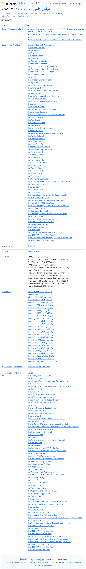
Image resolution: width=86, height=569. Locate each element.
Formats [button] (41, 3)
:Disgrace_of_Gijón (37, 477)
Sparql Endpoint (77, 3)
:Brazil (31, 53)
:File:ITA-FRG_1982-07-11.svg (41, 240)
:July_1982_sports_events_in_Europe (44, 219)
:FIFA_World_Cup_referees (40, 461)
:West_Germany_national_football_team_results (49, 523)
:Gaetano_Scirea (36, 173)
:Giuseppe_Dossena (37, 112)
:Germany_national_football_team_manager (47, 501)
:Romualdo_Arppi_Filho (39, 493)
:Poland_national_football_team (42, 408)
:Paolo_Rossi (34, 176)
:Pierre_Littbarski (36, 122)
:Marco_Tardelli (35, 189)
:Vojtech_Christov (36, 47)
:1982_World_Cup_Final (39, 367)
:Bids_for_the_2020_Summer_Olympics (45, 504)
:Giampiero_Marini (37, 227)
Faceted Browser (58, 3)
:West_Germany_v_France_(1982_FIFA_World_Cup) (50, 181)
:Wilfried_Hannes (36, 106)
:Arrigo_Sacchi (35, 480)
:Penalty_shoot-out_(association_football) (46, 114)
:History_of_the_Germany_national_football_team (50, 386)
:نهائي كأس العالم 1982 (40, 291)
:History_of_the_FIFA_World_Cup (42, 515)
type (5, 251)
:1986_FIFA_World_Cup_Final (41, 235)
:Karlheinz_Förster (37, 74)
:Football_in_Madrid (37, 208)
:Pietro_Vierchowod (37, 488)
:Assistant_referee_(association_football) (46, 133)
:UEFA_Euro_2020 (36, 437)
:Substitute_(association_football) (43, 101)
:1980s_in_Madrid (36, 216)
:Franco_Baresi (35, 434)
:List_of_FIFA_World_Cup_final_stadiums (46, 475)
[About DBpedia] (8, 3)
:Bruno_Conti (34, 88)
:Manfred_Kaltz (35, 141)
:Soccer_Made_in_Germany (40, 429)
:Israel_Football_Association (41, 45)
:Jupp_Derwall (35, 82)
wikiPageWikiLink (11, 45)
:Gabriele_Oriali (35, 165)
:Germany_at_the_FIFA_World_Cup (43, 448)
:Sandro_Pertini (35, 56)
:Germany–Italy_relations (40, 211)
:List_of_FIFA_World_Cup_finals (42, 456)
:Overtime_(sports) (37, 184)
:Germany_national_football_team (43, 69)
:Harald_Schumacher (38, 224)
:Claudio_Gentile (36, 168)
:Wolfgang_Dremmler (38, 179)
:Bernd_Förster (35, 155)
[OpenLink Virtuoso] (23, 559)
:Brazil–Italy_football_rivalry (40, 432)
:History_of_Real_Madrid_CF (41, 376)
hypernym (8, 246)
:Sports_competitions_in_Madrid (43, 90)
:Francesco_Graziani (37, 163)
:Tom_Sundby (35, 442)
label (5, 257)
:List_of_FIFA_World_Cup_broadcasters (45, 536)
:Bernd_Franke (35, 104)
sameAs (6, 291)
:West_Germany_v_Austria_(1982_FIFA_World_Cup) (50, 237)
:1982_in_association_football (41, 397)
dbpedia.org (22, 16)
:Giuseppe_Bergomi (37, 98)
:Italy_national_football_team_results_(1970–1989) (50, 541)
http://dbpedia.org (55, 13)
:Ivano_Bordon (35, 130)
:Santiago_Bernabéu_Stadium (41, 80)
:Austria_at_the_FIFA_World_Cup (42, 491)
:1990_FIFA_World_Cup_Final (41, 531)
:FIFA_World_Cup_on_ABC (40, 533)
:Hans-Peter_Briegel (37, 144)
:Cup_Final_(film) (36, 469)
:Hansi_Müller (35, 157)
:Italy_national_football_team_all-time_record (48, 539)
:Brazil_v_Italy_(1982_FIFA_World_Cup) (45, 232)
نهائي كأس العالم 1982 (32, 8)
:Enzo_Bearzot (35, 187)
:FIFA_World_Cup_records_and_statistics (46, 458)
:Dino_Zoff (33, 58)
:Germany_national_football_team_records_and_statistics (53, 426)
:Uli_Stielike (34, 192)
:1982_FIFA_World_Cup (38, 117)
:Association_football (38, 64)
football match (22, 13)
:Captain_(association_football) (42, 109)
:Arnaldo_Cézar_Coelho (39, 147)
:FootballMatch (35, 251)
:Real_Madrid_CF (36, 410)
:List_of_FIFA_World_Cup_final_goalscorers (47, 450)
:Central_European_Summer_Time (43, 66)
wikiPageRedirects (13, 367)
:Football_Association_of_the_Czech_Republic (48, 195)
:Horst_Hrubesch (36, 138)
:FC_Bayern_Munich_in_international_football (48, 424)
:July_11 (32, 373)
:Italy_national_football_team (41, 72)
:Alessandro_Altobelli (38, 160)
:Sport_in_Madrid (36, 453)
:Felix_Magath (35, 125)
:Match (32, 246)
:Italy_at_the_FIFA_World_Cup (41, 394)
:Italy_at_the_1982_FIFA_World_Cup (44, 203)
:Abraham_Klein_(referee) (40, 85)
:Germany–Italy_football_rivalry (42, 149)
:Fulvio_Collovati (36, 136)
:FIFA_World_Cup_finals (39, 61)
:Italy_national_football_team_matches (45, 200)
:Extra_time (34, 229)
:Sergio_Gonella (36, 467)
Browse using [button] (27, 3)
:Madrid (32, 77)
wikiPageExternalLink (12, 29)
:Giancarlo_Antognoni (38, 512)
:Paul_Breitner (35, 120)
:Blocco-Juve (34, 50)
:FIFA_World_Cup (36, 421)
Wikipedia (33, 562)
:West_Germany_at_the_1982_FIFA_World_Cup (48, 205)
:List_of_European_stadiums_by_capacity (46, 418)
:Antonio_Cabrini (36, 152)
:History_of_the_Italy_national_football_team (48, 381)
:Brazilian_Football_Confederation (43, 96)
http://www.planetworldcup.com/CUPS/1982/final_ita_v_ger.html (55, 39)
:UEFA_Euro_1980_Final (38, 544)
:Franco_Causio (35, 171)
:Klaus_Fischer (35, 93)
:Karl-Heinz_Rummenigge (40, 128)
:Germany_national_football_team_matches (47, 213)
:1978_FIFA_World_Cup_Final (41, 221)
